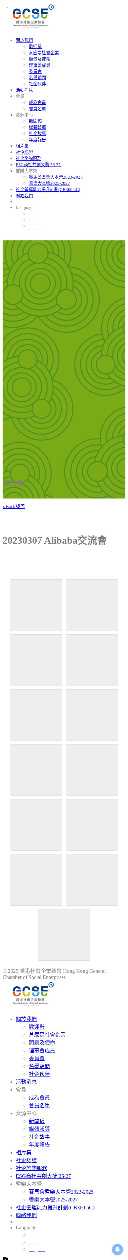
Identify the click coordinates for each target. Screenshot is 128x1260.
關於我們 (24, 40)
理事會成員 (39, 65)
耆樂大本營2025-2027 (49, 183)
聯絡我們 (24, 195)
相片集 (22, 146)
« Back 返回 (14, 506)
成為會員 (37, 102)
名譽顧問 (37, 77)
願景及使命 (39, 59)
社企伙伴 (37, 83)
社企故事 (37, 133)
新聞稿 (35, 121)
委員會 (35, 71)
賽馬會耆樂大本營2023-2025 (56, 177)
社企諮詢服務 (28, 158)
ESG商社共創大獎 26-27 (38, 164)
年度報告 (37, 139)
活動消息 (24, 90)
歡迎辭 (35, 46)
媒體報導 (37, 127)
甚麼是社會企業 (44, 52)
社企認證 (24, 152)
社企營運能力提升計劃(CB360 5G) (48, 189)
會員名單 (37, 108)
